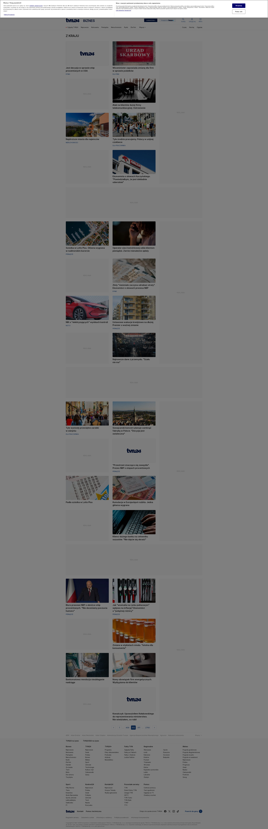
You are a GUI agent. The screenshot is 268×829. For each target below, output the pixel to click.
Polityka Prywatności (9, 14)
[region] (134, 9)
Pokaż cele (238, 12)
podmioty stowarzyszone (36, 5)
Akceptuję (238, 5)
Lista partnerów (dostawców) (123, 10)
